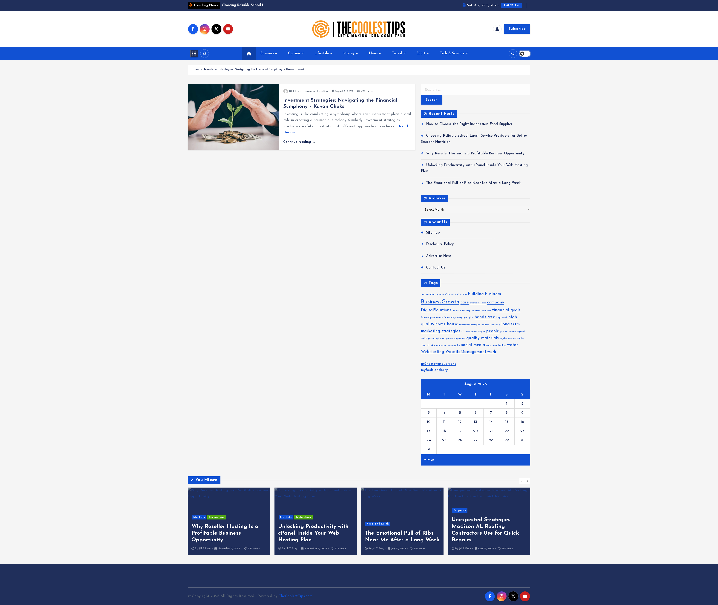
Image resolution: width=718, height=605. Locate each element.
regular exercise (508, 339)
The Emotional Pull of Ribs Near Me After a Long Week (473, 183)
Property (460, 510)
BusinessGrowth (440, 302)
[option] (229, 521)
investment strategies (469, 325)
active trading (428, 295)
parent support (478, 332)
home (440, 324)
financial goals (506, 310)
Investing (322, 91)
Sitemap (433, 233)
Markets (199, 517)
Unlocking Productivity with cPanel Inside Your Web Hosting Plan (313, 533)
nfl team (465, 332)
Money (349, 53)
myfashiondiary (434, 370)
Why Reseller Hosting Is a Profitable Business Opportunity (475, 153)
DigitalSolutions (436, 310)
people (492, 331)
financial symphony (453, 318)
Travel (397, 53)
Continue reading (297, 142)
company (495, 302)
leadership (495, 325)
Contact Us (435, 267)
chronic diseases (478, 303)
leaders (485, 325)
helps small (501, 318)
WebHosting (432, 352)
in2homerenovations (438, 364)
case (465, 302)
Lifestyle (321, 53)
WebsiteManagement (465, 352)
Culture (294, 53)
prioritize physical (436, 339)
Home (195, 69)
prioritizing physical (455, 339)
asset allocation (459, 295)
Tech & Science (452, 53)
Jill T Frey (295, 91)
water (512, 345)
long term (510, 324)
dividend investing (461, 311)
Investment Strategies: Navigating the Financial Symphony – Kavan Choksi (254, 69)
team (488, 346)
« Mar (429, 460)
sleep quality (454, 346)
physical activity (508, 332)
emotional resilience (481, 311)
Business (267, 53)
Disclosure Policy (440, 244)
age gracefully (443, 295)
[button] (522, 481)
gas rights (468, 318)
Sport (421, 53)
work (491, 352)
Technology (217, 517)
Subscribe (517, 29)
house (452, 324)
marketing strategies (440, 331)
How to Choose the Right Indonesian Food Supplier (469, 124)
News (373, 53)
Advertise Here (438, 256)
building (476, 294)
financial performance (432, 318)
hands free (485, 317)
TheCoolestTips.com (295, 596)
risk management (438, 346)
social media (473, 345)
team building (499, 346)
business (493, 294)
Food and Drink (378, 523)
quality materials (482, 338)
